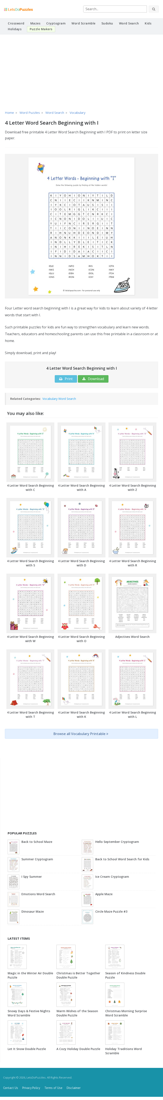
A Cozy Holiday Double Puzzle (78, 1049)
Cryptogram (56, 23)
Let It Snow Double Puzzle (27, 1049)
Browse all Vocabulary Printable (79, 733)
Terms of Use (53, 1088)
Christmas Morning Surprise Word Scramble (126, 1013)
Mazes (35, 23)
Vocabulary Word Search (59, 399)
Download (95, 378)
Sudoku (107, 23)
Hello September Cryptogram (117, 842)
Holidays (14, 29)
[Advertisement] (81, 71)
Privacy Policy (31, 1088)
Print (68, 378)
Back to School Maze (36, 842)
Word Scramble (84, 23)
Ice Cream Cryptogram (112, 877)
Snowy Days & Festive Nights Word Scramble (29, 1013)
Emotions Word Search (38, 894)
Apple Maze (103, 894)
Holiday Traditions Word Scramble (123, 1051)
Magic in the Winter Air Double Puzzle (30, 975)
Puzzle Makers (41, 29)
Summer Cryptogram (37, 859)
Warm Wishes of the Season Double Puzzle (77, 1013)
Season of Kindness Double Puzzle (125, 975)
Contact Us (10, 1088)
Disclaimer (74, 1088)
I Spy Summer (31, 877)
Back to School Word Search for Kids (122, 859)
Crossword (16, 23)
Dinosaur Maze (32, 911)
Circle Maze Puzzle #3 (111, 911)
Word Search (129, 23)
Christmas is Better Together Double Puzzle (78, 975)
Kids (148, 23)
